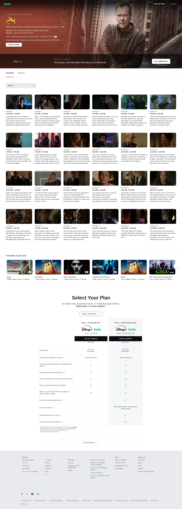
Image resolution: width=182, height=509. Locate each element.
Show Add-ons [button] (89, 442)
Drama (21, 36)
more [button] (63, 27)
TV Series (43, 36)
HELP (117, 457)
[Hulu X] (28, 493)
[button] (10, 72)
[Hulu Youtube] (34, 493)
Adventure (14, 36)
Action (36, 36)
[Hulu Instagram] (38, 493)
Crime (26, 36)
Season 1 (11, 85)
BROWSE (25, 457)
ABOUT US (141, 457)
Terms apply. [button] (74, 427)
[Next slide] (176, 266)
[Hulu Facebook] (23, 493)
